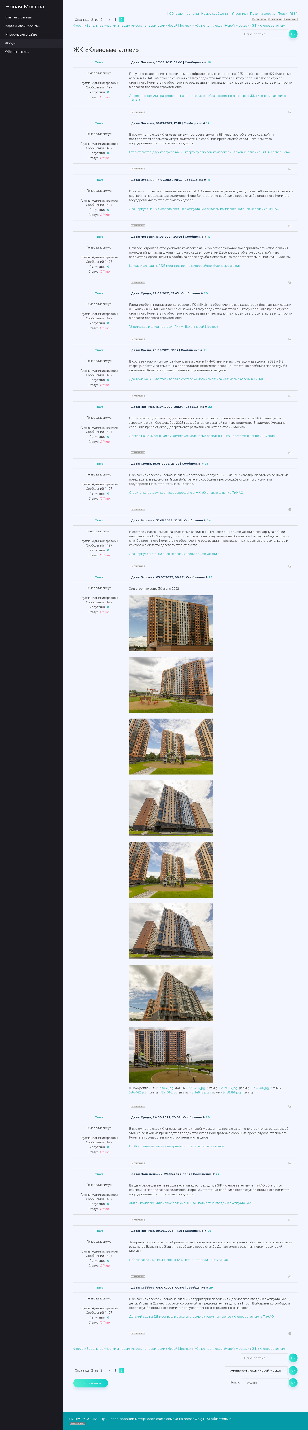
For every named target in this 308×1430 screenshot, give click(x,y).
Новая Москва (24, 6)
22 (210, 406)
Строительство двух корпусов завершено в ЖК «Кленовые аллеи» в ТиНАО (186, 493)
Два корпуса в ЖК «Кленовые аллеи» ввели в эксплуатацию (174, 554)
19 (209, 236)
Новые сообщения (215, 14)
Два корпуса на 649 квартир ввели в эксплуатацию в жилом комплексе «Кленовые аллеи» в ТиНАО (204, 209)
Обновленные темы (184, 14)
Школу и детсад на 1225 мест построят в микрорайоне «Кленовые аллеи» (184, 266)
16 (209, 62)
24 (209, 520)
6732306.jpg (260, 1088)
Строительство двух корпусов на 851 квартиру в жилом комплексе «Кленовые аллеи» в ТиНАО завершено (209, 152)
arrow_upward (298, 1420)
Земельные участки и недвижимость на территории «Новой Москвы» (139, 25)
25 (210, 577)
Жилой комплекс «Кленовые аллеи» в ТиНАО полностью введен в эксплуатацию (190, 1203)
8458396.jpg (232, 1092)
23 (206, 463)
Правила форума (262, 14)
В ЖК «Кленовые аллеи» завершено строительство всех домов (176, 1146)
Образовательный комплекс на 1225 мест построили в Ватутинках (178, 1260)
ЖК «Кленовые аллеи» (269, 25)
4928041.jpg (164, 1088)
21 (205, 350)
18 (208, 179)
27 (217, 1174)
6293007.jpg (228, 1088)
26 (208, 1117)
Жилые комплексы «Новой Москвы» (222, 25)
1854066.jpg (168, 1092)
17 (207, 123)
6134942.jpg (200, 1092)
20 (206, 293)
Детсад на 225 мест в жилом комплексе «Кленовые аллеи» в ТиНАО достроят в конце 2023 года (202, 436)
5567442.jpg (137, 1092)
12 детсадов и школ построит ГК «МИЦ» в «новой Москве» (173, 327)
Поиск (282, 14)
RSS (293, 14)
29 (211, 1287)
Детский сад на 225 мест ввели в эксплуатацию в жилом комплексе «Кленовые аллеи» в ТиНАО (201, 1317)
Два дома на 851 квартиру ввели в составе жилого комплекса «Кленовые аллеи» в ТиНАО (197, 379)
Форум (78, 25)
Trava (99, 62)
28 (209, 1230)
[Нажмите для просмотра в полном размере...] (171, 650)
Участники (240, 14)
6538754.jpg (196, 1088)
